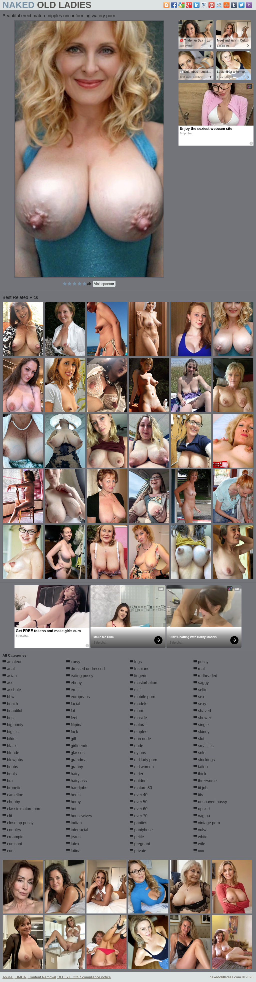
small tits (205, 746)
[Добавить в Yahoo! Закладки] (249, 5)
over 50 (140, 802)
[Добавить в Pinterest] (211, 5)
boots (11, 774)
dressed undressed (87, 669)
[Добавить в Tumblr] (234, 5)
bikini (11, 739)
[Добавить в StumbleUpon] (227, 5)
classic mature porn (24, 809)
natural (139, 725)
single (203, 725)
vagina (203, 816)
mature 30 (142, 788)
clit (9, 816)
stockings (206, 760)
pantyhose (143, 830)
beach (12, 704)
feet (73, 718)
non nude (142, 739)
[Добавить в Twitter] (241, 5)
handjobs (78, 788)
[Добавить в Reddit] (219, 5)
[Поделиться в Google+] (189, 5)
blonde (12, 753)
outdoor (140, 781)
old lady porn (145, 760)
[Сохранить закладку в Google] (181, 5)
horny (75, 802)
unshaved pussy (212, 802)
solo (201, 753)
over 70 (140, 816)
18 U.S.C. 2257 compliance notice (84, 977)
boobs (12, 767)
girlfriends (79, 746)
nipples (140, 732)
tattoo (202, 767)
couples (13, 830)
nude (138, 746)
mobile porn (144, 697)
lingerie (140, 676)
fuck (74, 732)
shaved (204, 711)
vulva (202, 830)
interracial (79, 830)
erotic (75, 690)
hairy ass (78, 781)
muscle (140, 718)
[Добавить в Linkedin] (197, 5)
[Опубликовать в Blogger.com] (167, 5)
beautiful (14, 711)
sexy (201, 704)
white (202, 837)
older (138, 774)
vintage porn (208, 823)
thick (201, 774)
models (140, 704)
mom (138, 711)
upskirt (203, 809)
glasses (77, 753)
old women (143, 767)
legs (137, 662)
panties (140, 823)
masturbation (145, 683)
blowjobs (14, 760)
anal (10, 669)
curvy (75, 662)
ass (9, 683)
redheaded (207, 676)
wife (201, 844)
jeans (75, 837)
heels (75, 795)
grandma (78, 760)
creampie (15, 837)
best (10, 718)
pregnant (141, 844)
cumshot (14, 844)
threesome (207, 781)
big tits (12, 732)
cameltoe (14, 795)
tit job (202, 788)
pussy (202, 662)
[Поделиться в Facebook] (174, 5)
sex (200, 697)
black (11, 746)
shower (204, 718)
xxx (200, 851)
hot (73, 809)
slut (200, 739)
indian (76, 823)
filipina (76, 725)
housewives (81, 816)
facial (75, 704)
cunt (10, 851)
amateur (14, 662)
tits (200, 795)
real (201, 669)
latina (75, 851)
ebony (76, 683)
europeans (80, 697)
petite (138, 837)
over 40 (140, 795)
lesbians (141, 669)
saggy (203, 683)
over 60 (140, 809)
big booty (14, 725)
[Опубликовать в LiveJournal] (204, 5)
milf (136, 690)
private (139, 851)
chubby (13, 802)
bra (9, 781)
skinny (203, 732)
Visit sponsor (104, 284)
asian (11, 676)
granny (76, 767)
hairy (75, 774)
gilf (73, 739)
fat (72, 711)
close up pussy (20, 823)
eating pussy (81, 676)
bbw (10, 697)
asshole (13, 690)
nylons (139, 753)
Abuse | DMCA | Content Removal (29, 977)
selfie (202, 690)
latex (74, 844)
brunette (14, 788)
